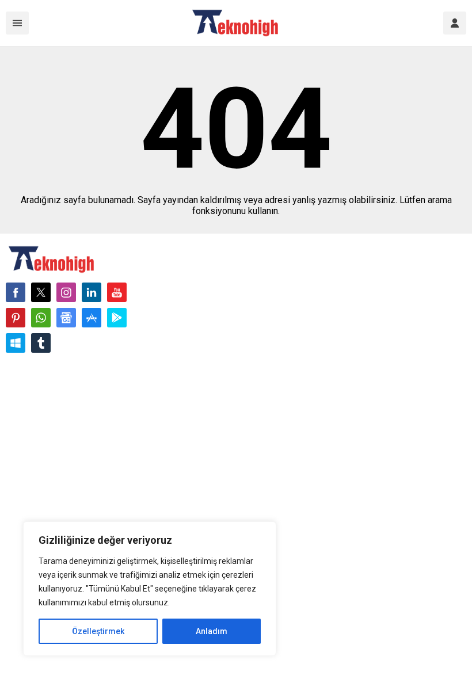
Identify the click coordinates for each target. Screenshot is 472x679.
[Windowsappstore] (15, 343)
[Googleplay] (117, 317)
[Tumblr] (41, 343)
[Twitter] (41, 292)
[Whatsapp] (41, 317)
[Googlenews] (66, 317)
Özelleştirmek (98, 631)
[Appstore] (91, 317)
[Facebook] (15, 292)
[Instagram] (66, 292)
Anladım (211, 631)
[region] (149, 588)
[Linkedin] (91, 292)
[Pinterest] (15, 317)
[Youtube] (117, 292)
